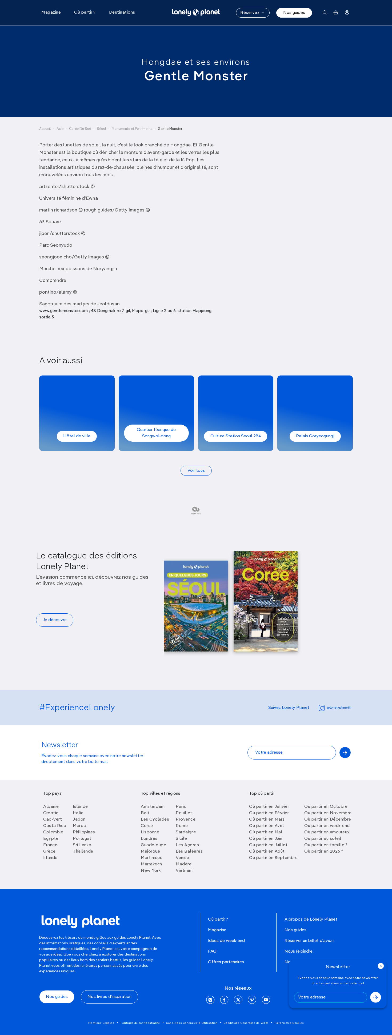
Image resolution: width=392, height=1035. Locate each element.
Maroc (79, 826)
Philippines (84, 832)
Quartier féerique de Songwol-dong (156, 433)
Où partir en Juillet (268, 845)
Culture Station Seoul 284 (235, 436)
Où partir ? (218, 919)
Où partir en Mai (265, 832)
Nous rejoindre (299, 951)
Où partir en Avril (266, 826)
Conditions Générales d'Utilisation (192, 1023)
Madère (183, 864)
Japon (79, 819)
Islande (80, 807)
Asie (60, 129)
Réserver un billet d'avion (309, 941)
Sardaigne (186, 832)
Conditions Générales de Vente (246, 1023)
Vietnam (184, 871)
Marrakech (151, 864)
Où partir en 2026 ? (323, 851)
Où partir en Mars (267, 819)
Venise (182, 858)
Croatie (51, 813)
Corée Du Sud (80, 129)
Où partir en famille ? (325, 845)
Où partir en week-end (327, 826)
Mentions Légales (101, 1023)
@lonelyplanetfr (339, 707)
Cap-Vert (52, 819)
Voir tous (196, 471)
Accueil (45, 129)
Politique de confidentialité (140, 1023)
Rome (182, 826)
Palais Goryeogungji (315, 436)
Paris (181, 807)
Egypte (50, 839)
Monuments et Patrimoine (132, 129)
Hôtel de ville (76, 436)
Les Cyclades (155, 819)
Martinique (151, 858)
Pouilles (184, 813)
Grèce (49, 851)
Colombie (53, 832)
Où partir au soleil (322, 839)
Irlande (50, 858)
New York (151, 871)
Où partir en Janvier (269, 807)
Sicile (181, 839)
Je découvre (55, 620)
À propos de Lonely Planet (311, 919)
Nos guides (294, 13)
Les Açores (187, 845)
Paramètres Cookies (289, 1023)
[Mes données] (347, 12)
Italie (78, 813)
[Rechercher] (325, 12)
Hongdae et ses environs (196, 62)
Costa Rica (54, 826)
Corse (147, 826)
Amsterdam (153, 807)
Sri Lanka (82, 845)
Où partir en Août (267, 851)
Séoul (101, 129)
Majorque (150, 851)
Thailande (83, 851)
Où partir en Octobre (325, 807)
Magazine (217, 930)
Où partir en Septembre (273, 858)
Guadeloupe (153, 845)
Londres (149, 839)
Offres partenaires (226, 962)
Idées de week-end (226, 941)
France (50, 845)
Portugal (82, 839)
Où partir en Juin (265, 839)
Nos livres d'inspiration (109, 997)
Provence (185, 819)
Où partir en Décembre (327, 819)
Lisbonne (150, 832)
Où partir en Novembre (328, 813)
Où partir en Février (269, 813)
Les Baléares (189, 851)
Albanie (51, 807)
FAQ (212, 951)
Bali (145, 813)
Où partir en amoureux (327, 832)
